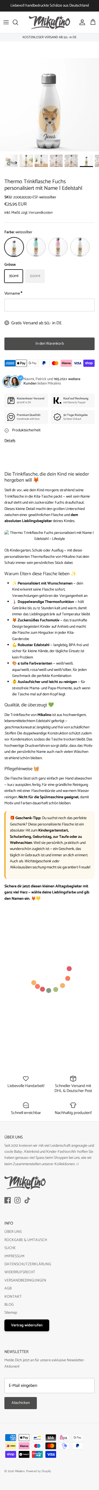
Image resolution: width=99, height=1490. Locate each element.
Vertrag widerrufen (27, 1325)
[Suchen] (18, 22)
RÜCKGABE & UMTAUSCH (25, 1240)
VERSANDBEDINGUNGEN (25, 1280)
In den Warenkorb (49, 344)
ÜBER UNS (13, 1232)
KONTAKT (13, 1297)
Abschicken (21, 1403)
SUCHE (10, 1248)
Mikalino (20, 1471)
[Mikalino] (49, 22)
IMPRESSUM (14, 1256)
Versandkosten (41, 213)
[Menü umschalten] (6, 22)
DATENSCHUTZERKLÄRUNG (27, 1264)
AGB (8, 1288)
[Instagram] (17, 1200)
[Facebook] (7, 1200)
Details (9, 441)
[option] (49, 104)
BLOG (9, 1305)
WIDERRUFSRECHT (19, 1272)
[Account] (81, 22)
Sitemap (10, 1313)
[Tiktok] (27, 1200)
